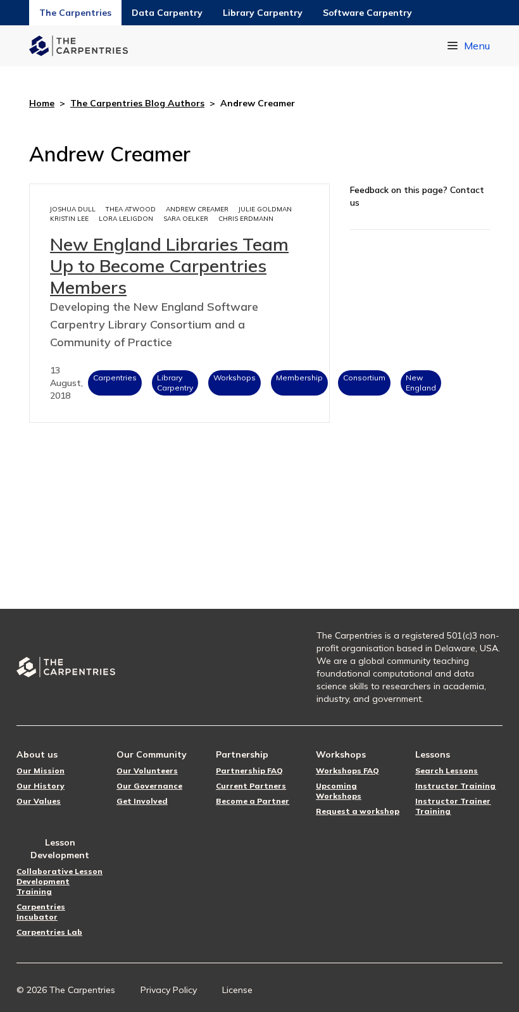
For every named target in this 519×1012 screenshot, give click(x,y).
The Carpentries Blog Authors (137, 103)
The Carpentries (75, 12)
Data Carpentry (167, 12)
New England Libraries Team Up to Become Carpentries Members (169, 265)
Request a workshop (357, 811)
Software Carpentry (367, 12)
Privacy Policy (169, 990)
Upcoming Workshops (338, 791)
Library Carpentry (263, 12)
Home (41, 103)
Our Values (38, 801)
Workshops (234, 377)
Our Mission (40, 770)
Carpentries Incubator (40, 911)
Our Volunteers (147, 770)
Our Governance (149, 785)
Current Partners (251, 785)
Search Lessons (446, 770)
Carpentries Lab (49, 932)
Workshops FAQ (347, 770)
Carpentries (115, 377)
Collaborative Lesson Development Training (59, 881)
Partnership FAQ (249, 770)
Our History (40, 785)
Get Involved (142, 801)
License (237, 990)
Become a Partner (252, 801)
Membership (299, 377)
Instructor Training (455, 785)
